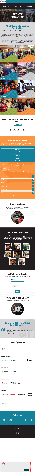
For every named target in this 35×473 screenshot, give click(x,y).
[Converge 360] (17, 428)
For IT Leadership (4, 170)
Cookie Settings (19, 469)
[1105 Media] (17, 431)
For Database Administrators (6, 167)
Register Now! (17, 124)
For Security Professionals (5, 169)
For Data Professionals (5, 168)
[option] (17, 331)
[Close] (29, 463)
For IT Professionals (5, 166)
